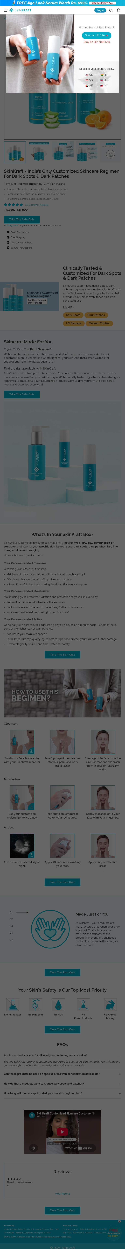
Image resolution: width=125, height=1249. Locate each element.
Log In (100, 10)
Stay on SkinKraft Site (97, 41)
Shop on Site (94, 35)
